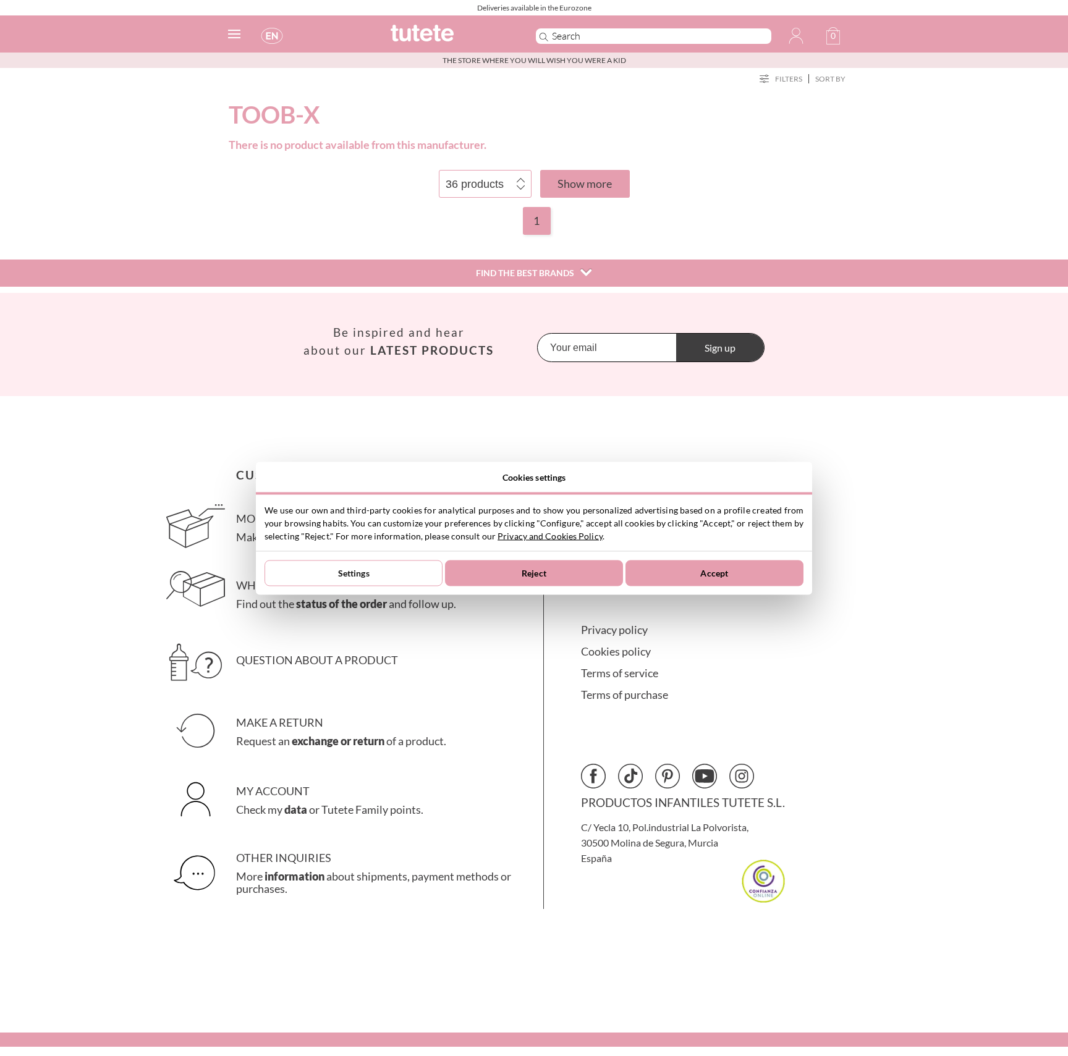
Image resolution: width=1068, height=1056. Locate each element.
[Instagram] (741, 776)
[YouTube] (704, 776)
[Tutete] (450, 39)
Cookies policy (616, 651)
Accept (714, 573)
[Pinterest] (667, 776)
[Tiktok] (630, 776)
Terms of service (619, 673)
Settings (354, 573)
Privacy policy (614, 630)
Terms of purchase (624, 694)
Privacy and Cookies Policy (550, 535)
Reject (534, 573)
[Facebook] (593, 776)
